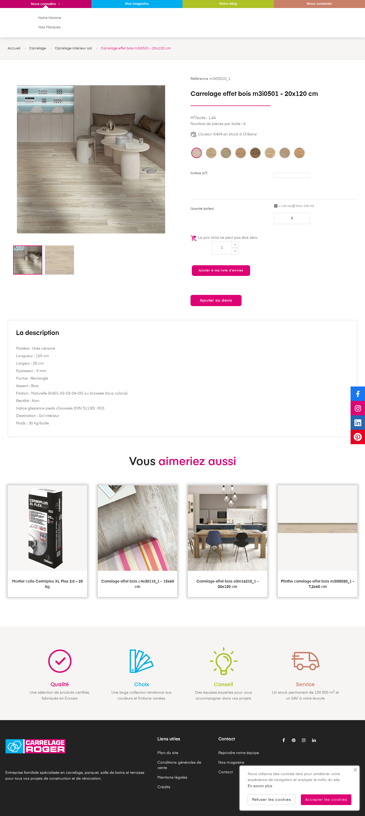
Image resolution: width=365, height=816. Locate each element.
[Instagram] (358, 408)
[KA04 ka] (241, 153)
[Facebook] (358, 393)
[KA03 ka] (226, 153)
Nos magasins (231, 762)
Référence (199, 79)
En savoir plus (260, 786)
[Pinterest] (358, 437)
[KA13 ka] (285, 153)
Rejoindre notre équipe (238, 753)
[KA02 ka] (211, 153)
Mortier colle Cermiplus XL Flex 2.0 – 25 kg (47, 584)
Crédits (163, 787)
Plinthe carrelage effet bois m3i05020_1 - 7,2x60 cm (317, 584)
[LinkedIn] (358, 422)
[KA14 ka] (299, 153)
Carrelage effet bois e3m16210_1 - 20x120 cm (227, 584)
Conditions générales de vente (179, 765)
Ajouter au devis (216, 300)
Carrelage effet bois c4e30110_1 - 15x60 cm (137, 584)
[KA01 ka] (197, 153)
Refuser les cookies (271, 800)
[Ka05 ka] (255, 153)
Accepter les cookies (326, 800)
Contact (225, 772)
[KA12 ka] (270, 153)
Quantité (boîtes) (202, 208)
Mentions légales (172, 777)
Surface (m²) (199, 173)
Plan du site (167, 753)
